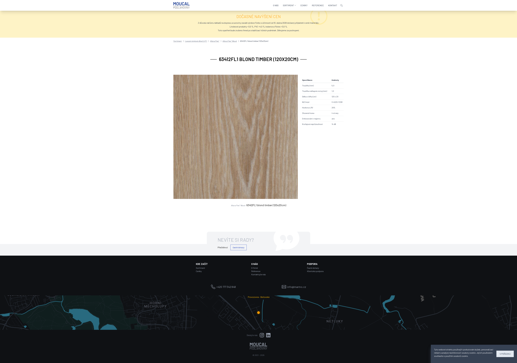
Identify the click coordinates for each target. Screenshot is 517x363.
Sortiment (177, 41)
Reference (255, 271)
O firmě (254, 268)
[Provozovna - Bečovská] (258, 312)
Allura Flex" (214, 41)
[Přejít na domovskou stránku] (181, 5)
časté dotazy (238, 247)
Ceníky (199, 271)
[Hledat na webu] (341, 5)
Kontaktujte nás (258, 274)
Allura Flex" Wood (230, 41)
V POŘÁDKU (505, 354)
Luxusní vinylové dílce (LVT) (196, 41)
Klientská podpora (315, 271)
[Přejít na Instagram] (262, 335)
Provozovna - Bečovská (258, 297)
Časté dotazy (313, 268)
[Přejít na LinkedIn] (268, 335)
